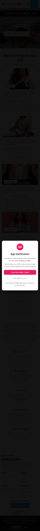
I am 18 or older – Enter (20, 272)
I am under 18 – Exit (20, 278)
